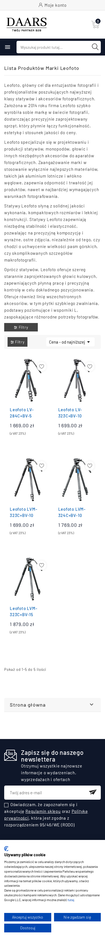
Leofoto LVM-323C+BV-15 (24, 611)
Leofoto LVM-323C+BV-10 (24, 512)
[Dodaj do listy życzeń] (41, 366)
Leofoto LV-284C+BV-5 (22, 412)
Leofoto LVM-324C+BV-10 (72, 512)
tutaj (71, 900)
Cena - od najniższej (70, 342)
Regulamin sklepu (43, 811)
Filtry (23, 327)
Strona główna (27, 705)
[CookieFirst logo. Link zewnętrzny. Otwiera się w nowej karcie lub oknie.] (6, 848)
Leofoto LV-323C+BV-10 (70, 412)
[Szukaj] (95, 47)
